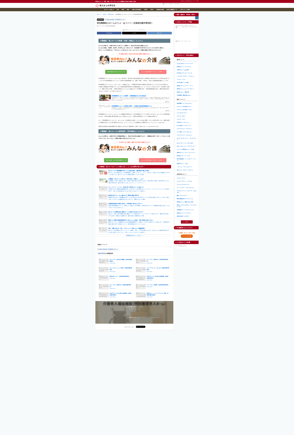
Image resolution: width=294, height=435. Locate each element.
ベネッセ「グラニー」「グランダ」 (185, 181)
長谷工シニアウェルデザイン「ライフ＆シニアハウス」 (187, 206)
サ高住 (151, 9)
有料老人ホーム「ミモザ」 (183, 163)
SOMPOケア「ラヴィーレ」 (183, 122)
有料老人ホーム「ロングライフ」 (184, 213)
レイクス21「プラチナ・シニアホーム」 (186, 76)
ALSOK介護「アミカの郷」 (183, 82)
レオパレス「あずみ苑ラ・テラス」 (185, 109)
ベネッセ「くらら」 (181, 119)
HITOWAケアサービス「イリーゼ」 (185, 73)
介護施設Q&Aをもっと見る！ (134, 235)
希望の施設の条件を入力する (115, 71)
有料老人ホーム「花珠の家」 (183, 92)
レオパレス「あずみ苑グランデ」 (184, 106)
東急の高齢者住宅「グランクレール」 (185, 198)
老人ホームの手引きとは (187, 1)
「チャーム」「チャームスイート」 (185, 166)
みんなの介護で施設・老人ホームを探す (151, 71)
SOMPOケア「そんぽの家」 (183, 69)
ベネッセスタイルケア (182, 112)
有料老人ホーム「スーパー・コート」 (185, 85)
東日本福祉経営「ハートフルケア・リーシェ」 (186, 159)
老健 (128, 9)
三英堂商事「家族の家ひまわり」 (184, 95)
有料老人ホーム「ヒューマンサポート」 (186, 88)
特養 (123, 9)
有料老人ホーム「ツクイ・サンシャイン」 (186, 152)
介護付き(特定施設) (136, 9)
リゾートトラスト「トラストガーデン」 (186, 187)
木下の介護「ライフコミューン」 (184, 125)
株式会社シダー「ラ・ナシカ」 (184, 155)
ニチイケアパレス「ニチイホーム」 (185, 128)
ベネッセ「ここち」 (181, 79)
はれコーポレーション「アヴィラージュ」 (186, 146)
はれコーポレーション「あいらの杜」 (185, 143)
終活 (118, 9)
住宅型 (145, 9)
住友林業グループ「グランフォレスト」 (186, 209)
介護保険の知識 (160, 9)
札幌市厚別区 (100, 19)
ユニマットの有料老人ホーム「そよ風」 (186, 149)
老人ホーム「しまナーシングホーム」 (185, 169)
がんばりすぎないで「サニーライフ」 (185, 63)
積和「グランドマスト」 (182, 195)
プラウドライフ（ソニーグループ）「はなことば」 (187, 191)
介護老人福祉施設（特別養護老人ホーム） (115, 19)
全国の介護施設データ (172, 9)
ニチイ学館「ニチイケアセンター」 (185, 131)
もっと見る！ (186, 221)
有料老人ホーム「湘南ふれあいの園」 (185, 201)
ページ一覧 (196, 1)
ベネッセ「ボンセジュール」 (183, 184)
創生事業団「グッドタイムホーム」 (185, 103)
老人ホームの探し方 (109, 9)
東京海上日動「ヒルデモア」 (183, 216)
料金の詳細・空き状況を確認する (115, 160)
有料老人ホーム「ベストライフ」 (184, 66)
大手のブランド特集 (185, 9)
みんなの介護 (188, 235)
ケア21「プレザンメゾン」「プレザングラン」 (186, 139)
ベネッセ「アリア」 (181, 178)
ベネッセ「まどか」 (181, 116)
